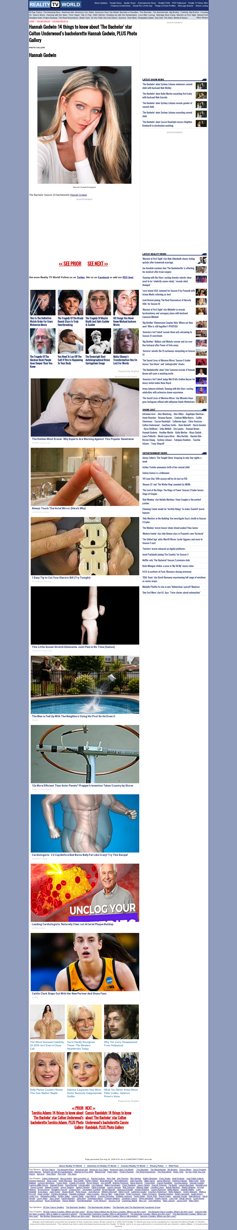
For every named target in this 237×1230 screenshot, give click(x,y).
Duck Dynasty (199, 1169)
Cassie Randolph (162, 421)
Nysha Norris (44, 1189)
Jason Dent (182, 1200)
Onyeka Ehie (195, 436)
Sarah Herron (185, 1198)
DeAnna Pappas (179, 1181)
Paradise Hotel (35, 18)
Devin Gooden (199, 425)
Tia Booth (172, 1185)
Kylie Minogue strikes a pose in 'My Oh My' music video (168, 566)
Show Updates (101, 3)
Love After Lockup (146, 15)
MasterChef (202, 15)
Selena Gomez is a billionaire (155, 473)
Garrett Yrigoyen (159, 1185)
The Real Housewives (68, 18)
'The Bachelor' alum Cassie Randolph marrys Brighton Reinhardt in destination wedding (167, 123)
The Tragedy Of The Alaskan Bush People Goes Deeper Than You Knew (41, 361)
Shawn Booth (68, 1192)
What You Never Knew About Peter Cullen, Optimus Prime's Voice (121, 1093)
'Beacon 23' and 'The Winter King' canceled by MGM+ (166, 484)
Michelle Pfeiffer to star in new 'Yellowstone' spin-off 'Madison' (171, 587)
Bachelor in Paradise (129, 12)
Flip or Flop (86, 15)
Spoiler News (130, 3)
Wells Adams (173, 1189)
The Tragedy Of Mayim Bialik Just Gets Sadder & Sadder (97, 321)
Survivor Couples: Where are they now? (158, 1216)
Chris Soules (165, 1178)
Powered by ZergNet (128, 371)
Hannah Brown (192, 429)
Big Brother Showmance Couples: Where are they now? (65, 1216)
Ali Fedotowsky (121, 1181)
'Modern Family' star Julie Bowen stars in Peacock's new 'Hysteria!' (172, 533)
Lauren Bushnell (158, 1189)
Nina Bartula (182, 436)
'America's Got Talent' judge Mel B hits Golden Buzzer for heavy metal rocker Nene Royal (168, 381)
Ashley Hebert (91, 1181)
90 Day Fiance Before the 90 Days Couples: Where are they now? (116, 1212)
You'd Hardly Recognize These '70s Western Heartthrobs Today (81, 1045)
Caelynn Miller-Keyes (184, 417)
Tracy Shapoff (157, 443)
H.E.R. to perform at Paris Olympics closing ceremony (166, 571)
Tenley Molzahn (190, 1192)
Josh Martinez (154, 1200)
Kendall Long (201, 1185)
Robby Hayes (161, 1198)
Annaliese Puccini (59, 1189)
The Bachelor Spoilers (76, 1207)
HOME (31, 21)
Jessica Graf (114, 1200)
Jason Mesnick (164, 1181)
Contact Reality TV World (133, 1166)
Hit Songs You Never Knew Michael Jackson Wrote (124, 321)
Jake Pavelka (136, 1181)
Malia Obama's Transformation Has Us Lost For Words (125, 360)
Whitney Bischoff (109, 1192)
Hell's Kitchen (99, 15)
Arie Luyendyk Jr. (81, 1178)
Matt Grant (193, 1181)
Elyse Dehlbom (151, 429)
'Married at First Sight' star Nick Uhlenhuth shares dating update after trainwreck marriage (168, 260)
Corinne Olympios (106, 1196)
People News (116, 3)
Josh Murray (94, 1192)
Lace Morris (90, 1196)
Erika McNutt (165, 429)
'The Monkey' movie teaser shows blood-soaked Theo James (170, 528)
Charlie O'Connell (77, 1183)
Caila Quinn (119, 1194)
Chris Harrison (195, 421)
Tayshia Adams (181, 1183)
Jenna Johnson (36, 1200)
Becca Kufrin (66, 1178)
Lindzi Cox (34, 1196)
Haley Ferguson (149, 1194)
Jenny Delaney (67, 1187)
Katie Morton (181, 432)
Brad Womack (106, 1181)
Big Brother (174, 12)
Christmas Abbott (129, 1200)
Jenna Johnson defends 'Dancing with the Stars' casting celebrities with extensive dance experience (167, 390)
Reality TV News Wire (198, 3)
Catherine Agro (179, 421)
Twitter (80, 277)
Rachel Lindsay (98, 1178)
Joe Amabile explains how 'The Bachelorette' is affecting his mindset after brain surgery (168, 270)
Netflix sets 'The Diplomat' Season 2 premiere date (166, 560)
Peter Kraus (81, 1192)
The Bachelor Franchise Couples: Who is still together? (103, 1214)
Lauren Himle (78, 1196)
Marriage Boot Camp (165, 15)
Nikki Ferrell (123, 1192)
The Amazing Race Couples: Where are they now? (170, 1212)
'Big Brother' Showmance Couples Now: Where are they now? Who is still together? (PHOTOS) (167, 324)
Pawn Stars (112, 1172)
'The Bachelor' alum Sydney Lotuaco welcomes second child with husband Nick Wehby (167, 86)
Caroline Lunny (157, 1187)
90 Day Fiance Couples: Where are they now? (64, 1212)
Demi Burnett (184, 425)
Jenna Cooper (36, 1187)
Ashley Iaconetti (182, 1194)
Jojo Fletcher (122, 1178)
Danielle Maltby (187, 1189)
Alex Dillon (178, 414)
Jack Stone (54, 1198)
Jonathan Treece (129, 1198)
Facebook (103, 277)
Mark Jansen (169, 1200)
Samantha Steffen (48, 1196)
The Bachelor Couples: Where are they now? (150, 1214)
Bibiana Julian (142, 1187)
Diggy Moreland (146, 1198)
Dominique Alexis (95, 1198)
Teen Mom (132, 18)
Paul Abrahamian (84, 1200)
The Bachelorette (160, 12)
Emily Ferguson (133, 1194)
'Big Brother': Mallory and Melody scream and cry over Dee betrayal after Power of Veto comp (167, 343)
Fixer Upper (74, 15)
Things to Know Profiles (165, 6)
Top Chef (159, 18)
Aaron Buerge (136, 1183)
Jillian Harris (149, 1181)
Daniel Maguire (68, 1198)
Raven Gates (165, 1196)
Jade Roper (55, 1192)
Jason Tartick (144, 1185)
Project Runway (50, 18)
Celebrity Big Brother (190, 12)
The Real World (164, 1172)
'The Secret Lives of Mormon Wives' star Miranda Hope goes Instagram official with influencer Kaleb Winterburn (168, 400)
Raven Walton (68, 1200)
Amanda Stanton (165, 1194)
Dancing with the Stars (57, 15)
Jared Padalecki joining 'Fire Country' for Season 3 (165, 554)
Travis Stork (61, 1183)
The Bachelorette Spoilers (99, 1207)
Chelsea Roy (75, 1189)
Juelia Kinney (197, 1194)
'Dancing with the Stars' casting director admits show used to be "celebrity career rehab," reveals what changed (166, 281)
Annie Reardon (149, 417)
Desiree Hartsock (37, 1181)
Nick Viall (111, 1178)
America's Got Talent (84, 12)
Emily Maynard (65, 1181)
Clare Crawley (93, 1194)
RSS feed (128, 277)
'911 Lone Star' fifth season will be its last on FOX (164, 478)
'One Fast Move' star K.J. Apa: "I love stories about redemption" (171, 592)
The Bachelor (146, 12)
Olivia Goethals (98, 1187)
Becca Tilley (106, 1194)
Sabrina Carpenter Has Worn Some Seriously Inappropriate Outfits (84, 1093)
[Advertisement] (118, 1144)
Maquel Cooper (52, 1187)
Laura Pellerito (149, 436)
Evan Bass (43, 1192)
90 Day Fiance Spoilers (53, 1207)
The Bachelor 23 (60, 21)
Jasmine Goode (180, 1196)
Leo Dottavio (97, 1185)
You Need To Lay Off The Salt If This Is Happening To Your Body (70, 360)
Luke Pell (173, 1198)
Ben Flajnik (79, 1181)
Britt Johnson (129, 1187)
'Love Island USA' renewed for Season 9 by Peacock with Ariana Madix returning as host (168, 292)
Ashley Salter (64, 1196)
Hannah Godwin (78, 195)
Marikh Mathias (189, 1187)
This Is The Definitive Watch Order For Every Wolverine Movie (41, 321)
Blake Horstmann (112, 1185)
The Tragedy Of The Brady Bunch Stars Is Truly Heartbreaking (70, 321)
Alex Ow (142, 1200)
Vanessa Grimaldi (125, 1189)
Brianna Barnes (165, 417)
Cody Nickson (100, 1200)
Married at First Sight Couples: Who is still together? (115, 1216)
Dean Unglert (43, 1194)
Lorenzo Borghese (46, 1183)
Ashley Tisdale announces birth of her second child (166, 467)
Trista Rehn (149, 1183)
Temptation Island (145, 18)
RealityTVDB (164, 3)
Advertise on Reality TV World (101, 1166)
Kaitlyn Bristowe (150, 1178)
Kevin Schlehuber (53, 1200)
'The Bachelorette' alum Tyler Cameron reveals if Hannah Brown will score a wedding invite (168, 371)
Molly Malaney (174, 1192)
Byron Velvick (93, 1183)
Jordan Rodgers (142, 1189)
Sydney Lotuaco (164, 440)
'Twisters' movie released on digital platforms (163, 548)
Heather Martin (166, 432)
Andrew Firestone (120, 1183)
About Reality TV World (70, 1166)
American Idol (68, 12)
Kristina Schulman (59, 1194)
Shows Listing (202, 6)
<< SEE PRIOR (70, 263)
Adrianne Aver (149, 414)
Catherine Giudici (138, 1192)
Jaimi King (81, 1198)
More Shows (202, 17)
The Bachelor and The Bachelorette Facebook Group (136, 1207)
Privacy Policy (156, 1166)
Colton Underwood (151, 425)
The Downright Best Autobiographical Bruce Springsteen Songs (98, 360)
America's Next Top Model (107, 12)
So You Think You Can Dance (104, 18)
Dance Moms (39, 15)
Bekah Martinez (173, 1187)
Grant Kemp (198, 1198)
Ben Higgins (135, 1178)
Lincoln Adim (84, 1185)
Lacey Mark (42, 1198)
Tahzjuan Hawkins (182, 440)
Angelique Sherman (195, 414)
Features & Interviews (121, 6)
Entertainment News (147, 3)
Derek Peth (152, 1196)
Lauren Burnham (186, 1185)
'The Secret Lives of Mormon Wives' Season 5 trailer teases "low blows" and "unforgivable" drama (166, 362)
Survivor (122, 18)
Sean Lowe (52, 1181)
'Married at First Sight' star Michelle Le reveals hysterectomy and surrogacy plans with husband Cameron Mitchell (165, 313)
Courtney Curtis (169, 425)
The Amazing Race (52, 12)
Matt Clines (194, 1200)
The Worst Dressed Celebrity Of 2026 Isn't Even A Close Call (47, 1045)
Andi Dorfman (178, 1178)
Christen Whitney (112, 1198)
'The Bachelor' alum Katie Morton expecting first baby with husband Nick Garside (167, 95)
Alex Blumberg (164, 414)
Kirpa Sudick (195, 432)
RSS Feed (173, 1166)
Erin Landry (178, 429)
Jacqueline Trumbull (91, 1189)
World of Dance (181, 18)
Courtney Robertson (157, 1192)
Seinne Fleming (83, 1187)
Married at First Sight (186, 15)
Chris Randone (129, 1185)
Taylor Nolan (139, 1196)
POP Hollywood (179, 3)
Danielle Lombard (77, 1194)
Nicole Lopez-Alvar (166, 436)
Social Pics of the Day (142, 6)
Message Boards (185, 6)
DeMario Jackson (124, 1196)
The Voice (168, 18)
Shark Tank (84, 18)
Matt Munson (195, 1196)
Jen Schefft (106, 1183)
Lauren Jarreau (114, 1187)
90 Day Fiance (35, 12)
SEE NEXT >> (98, 263)
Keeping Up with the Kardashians (121, 15)
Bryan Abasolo (108, 1189)
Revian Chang (148, 440)
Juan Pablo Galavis (195, 1178)
